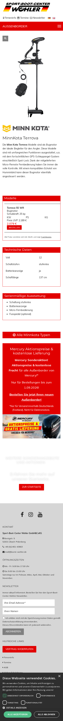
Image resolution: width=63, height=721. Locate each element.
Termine (7, 662)
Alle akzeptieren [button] (18, 714)
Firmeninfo (9, 657)
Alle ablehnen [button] (46, 714)
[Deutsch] (49, 17)
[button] (31, 708)
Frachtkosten (46, 237)
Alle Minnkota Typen (33, 335)
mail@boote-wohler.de (16, 552)
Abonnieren (13, 631)
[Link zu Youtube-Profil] (40, 514)
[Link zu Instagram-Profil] (30, 514)
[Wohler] (26, 7)
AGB (6, 667)
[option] (31, 77)
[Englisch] (54, 17)
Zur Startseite (31, 486)
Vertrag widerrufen (19, 649)
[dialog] (31, 697)
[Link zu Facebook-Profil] (22, 514)
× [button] (59, 676)
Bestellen (14, 227)
